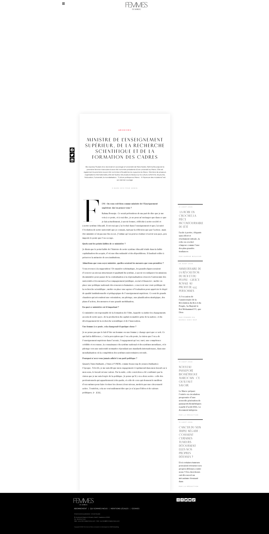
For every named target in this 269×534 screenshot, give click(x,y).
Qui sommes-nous (99, 509)
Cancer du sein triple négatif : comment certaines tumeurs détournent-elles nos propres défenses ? (190, 442)
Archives (125, 130)
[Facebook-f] (182, 500)
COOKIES (135, 509)
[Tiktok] (193, 500)
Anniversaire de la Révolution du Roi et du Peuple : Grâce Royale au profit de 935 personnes (190, 280)
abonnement (80, 509)
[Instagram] (178, 500)
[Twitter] (186, 500)
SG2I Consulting (114, 527)
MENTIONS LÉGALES (120, 509)
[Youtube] (190, 500)
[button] (72, 150)
